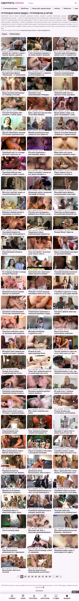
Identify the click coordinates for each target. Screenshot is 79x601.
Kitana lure (67, 8)
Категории (45, 598)
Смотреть (12, 3)
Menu (74, 592)
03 (29, 576)
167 (57, 576)
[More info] (24, 49)
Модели (67, 598)
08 (46, 576)
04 (32, 576)
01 (22, 576)
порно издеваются (43, 30)
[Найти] (76, 3)
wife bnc (57, 8)
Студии (56, 598)
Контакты (39, 590)
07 (43, 576)
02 (25, 576)
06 (39, 576)
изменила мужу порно (28, 30)
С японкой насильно (10, 8)
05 (36, 576)
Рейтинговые (14, 34)
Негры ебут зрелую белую (41, 8)
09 (50, 576)
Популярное (34, 598)
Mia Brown (24, 8)
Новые (4, 34)
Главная (12, 598)
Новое (23, 598)
